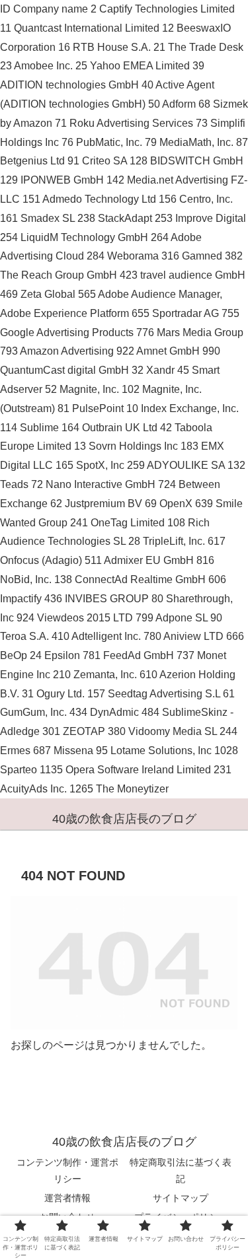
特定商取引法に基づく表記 (180, 1170)
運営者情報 (67, 1198)
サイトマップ (180, 1198)
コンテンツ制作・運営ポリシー (67, 1170)
